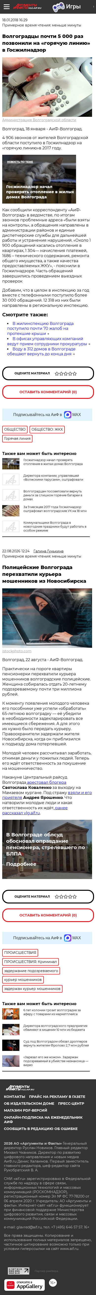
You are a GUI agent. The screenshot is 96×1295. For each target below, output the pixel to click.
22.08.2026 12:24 (16, 551)
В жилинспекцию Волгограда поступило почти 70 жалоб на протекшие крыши (40, 328)
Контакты (14, 1096)
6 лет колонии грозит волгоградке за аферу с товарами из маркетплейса (52, 1012)
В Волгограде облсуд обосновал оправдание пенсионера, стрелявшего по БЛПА (45, 844)
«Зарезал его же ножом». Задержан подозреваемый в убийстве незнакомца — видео (55, 1061)
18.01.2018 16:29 (15, 20)
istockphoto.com (17, 651)
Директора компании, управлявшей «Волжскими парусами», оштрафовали (53, 477)
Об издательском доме (29, 1103)
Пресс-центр (71, 1103)
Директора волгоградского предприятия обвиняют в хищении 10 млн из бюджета (55, 1028)
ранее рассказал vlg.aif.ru (35, 810)
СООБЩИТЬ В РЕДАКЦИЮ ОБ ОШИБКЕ (41, 1129)
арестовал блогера (46, 782)
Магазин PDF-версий (25, 1110)
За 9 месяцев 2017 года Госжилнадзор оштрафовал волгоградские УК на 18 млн (55, 509)
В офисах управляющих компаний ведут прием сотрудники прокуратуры (47, 341)
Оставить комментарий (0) (48, 392)
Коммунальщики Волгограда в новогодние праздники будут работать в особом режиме (54, 526)
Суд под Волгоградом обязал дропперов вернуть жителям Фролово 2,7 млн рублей (56, 1043)
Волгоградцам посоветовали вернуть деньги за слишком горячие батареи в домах (52, 495)
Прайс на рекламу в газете (57, 1096)
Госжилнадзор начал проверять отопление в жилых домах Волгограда (53, 462)
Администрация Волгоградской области (39, 120)
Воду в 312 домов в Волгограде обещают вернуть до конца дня (41, 351)
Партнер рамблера (46, 1271)
